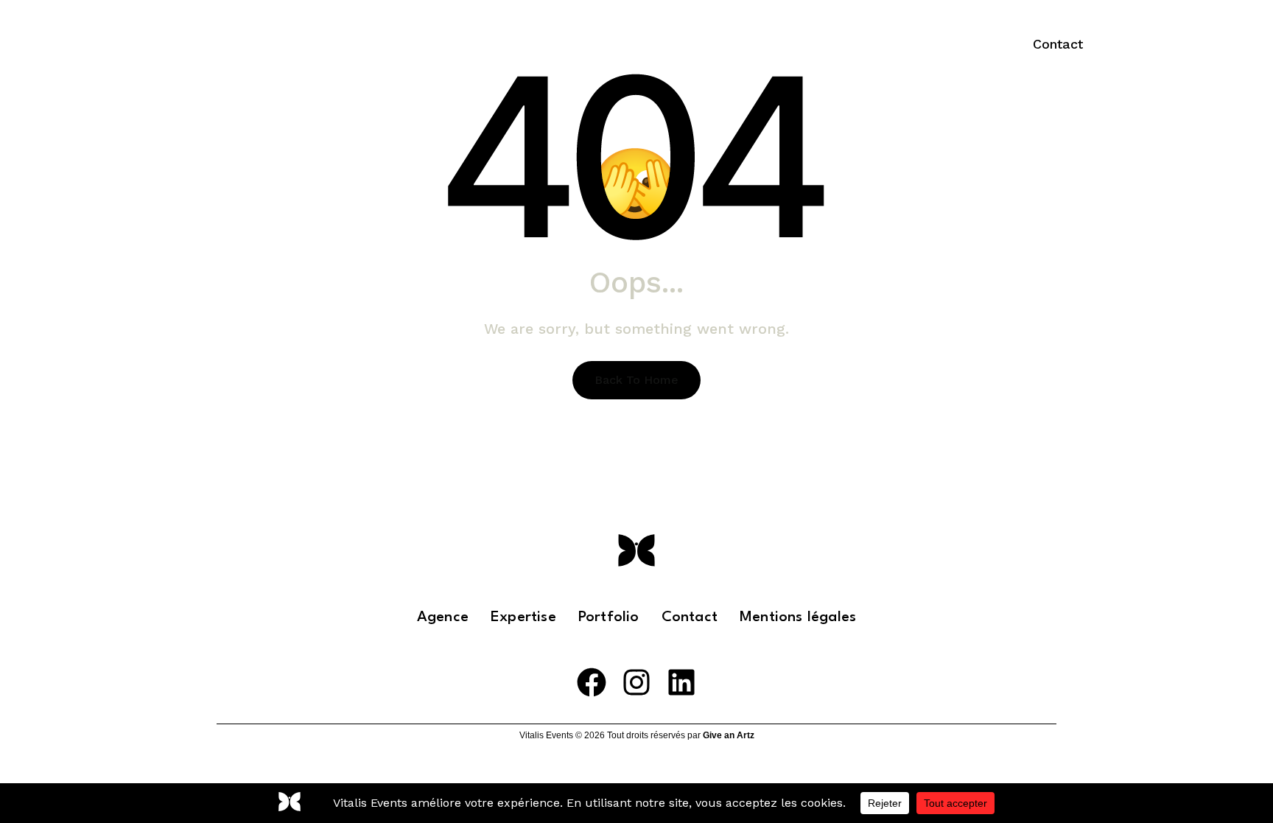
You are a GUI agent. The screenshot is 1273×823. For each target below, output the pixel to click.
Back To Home (636, 380)
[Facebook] (591, 682)
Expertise (751, 44)
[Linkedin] (681, 682)
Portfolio (854, 44)
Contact (690, 617)
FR (915, 44)
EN (956, 44)
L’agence (668, 44)
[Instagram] (636, 682)
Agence (443, 617)
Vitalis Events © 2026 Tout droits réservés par (636, 735)
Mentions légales (798, 617)
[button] (1058, 44)
